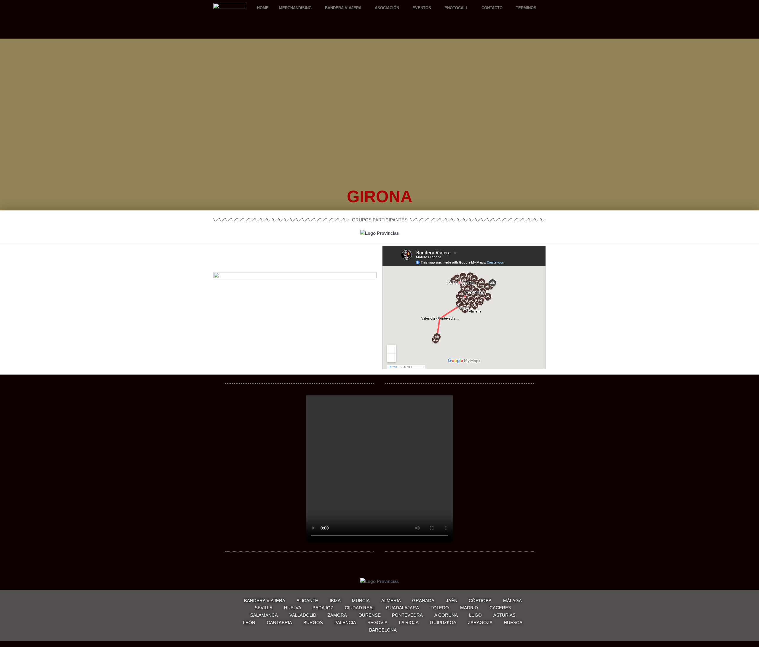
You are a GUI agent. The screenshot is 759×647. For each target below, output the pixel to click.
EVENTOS (421, 8)
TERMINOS (526, 8)
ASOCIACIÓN (387, 8)
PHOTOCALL (456, 8)
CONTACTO (492, 8)
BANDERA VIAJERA (343, 8)
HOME (263, 8)
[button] (297, 8)
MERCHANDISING (295, 8)
